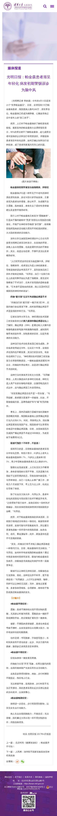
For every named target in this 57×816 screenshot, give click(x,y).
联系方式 (28, 777)
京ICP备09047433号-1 (35, 787)
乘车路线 (38, 777)
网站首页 (8, 777)
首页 (3, 12)
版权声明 (49, 777)
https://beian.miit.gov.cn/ (34, 784)
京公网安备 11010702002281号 (35, 788)
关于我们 (18, 777)
